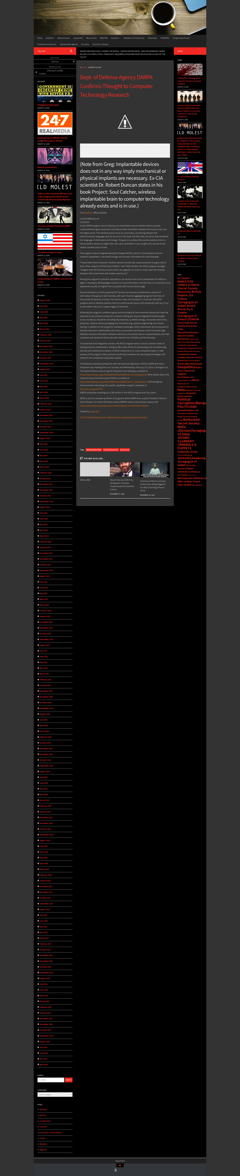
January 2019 (45, 812)
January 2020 (45, 743)
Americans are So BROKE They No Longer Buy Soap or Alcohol (53, 139)
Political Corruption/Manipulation (197, 401)
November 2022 (46, 559)
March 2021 (44, 674)
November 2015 (46, 1024)
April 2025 (44, 392)
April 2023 (44, 530)
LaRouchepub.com (185, 380)
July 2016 (43, 984)
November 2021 (46, 628)
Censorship (152, 38)
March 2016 (44, 1001)
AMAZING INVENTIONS (93, 450)
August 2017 (45, 909)
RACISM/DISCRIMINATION (187, 413)
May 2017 (43, 926)
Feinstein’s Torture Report (51, 1132)
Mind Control (91, 38)
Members (43, 1144)
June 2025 (44, 381)
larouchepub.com (186, 377)
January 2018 (45, 880)
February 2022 (46, 610)
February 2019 (46, 806)
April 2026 (44, 323)
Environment (194, 360)
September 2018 (46, 835)
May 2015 (43, 1059)
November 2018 (46, 823)
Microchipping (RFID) (130, 51)
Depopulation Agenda (69, 44)
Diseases (196, 351)
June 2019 (44, 783)
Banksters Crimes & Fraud (134, 38)
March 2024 (44, 467)
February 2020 (46, 737)
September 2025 (46, 363)
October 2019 (45, 760)
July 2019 (43, 777)
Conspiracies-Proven (181, 38)
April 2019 (44, 794)
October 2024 (45, 427)
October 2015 (45, 1030)
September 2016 (46, 972)
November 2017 (46, 892)
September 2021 (46, 639)
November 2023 (46, 490)
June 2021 (44, 656)
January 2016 (45, 1013)
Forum (42, 1138)
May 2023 (43, 524)
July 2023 (43, 513)
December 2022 (46, 553)
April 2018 (44, 863)
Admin (84, 67)
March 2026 (44, 329)
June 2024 (44, 450)
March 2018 (44, 869)
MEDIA (195, 380)
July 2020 (43, 720)
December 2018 (46, 817)
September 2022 (46, 570)
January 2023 (45, 547)
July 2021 (43, 651)
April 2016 (44, 995)
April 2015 (44, 1064)
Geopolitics (78, 38)
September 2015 (46, 1036)
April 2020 (44, 725)
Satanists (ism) (188, 452)
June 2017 (44, 921)
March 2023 (44, 536)
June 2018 (44, 852)
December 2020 (46, 691)
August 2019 (45, 771)
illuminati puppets (186, 372)
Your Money (197, 485)
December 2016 (46, 955)
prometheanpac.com (188, 410)
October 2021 (45, 633)
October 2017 (45, 898)
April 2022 (44, 599)
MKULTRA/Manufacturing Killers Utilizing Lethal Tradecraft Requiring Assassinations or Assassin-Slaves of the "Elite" (122, 54)
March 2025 (44, 398)
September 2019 (46, 766)
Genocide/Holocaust (190, 363)
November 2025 (46, 352)
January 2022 (45, 616)
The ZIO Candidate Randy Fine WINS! (54, 226)
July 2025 (43, 375)
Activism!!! (50, 38)
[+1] (125, 430)
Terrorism (191, 465)
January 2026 (45, 340)
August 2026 (45, 300)
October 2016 (45, 967)
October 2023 (45, 496)
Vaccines (181, 468)
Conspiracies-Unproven (46, 44)
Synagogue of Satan (187, 463)
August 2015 (45, 1041)
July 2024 (43, 444)
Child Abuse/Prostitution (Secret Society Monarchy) (188, 334)
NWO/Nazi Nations (193, 390)
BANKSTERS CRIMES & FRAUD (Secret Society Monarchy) (188, 287)
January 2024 (45, 478)
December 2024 (46, 415)
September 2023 (46, 501)
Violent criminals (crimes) (187, 470)
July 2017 (43, 915)
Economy (85, 44)
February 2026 (46, 335)
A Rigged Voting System (48, 105)
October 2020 (45, 702)
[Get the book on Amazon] (71, 50)
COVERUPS (164, 38)
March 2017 (44, 938)
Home (39, 38)
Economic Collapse (100, 44)
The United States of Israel (50, 252)
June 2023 (44, 518)
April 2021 (44, 668)
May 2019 (43, 789)
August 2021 (45, 645)
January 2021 (45, 685)
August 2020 (45, 714)
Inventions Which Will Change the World (99, 51)
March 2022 (44, 605)
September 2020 (46, 708)
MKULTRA (104, 38)
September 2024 (46, 432)
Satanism (114, 38)
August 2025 (45, 369)
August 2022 (45, 576)
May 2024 (43, 455)
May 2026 (43, 317)
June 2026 (44, 312)
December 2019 (46, 748)
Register (43, 1150)
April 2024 (44, 461)
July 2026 (43, 306)
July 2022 (43, 582)
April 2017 (44, 932)
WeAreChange (191, 475)
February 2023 (46, 541)
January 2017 (45, 949)
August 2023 (45, 507)
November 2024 (46, 421)
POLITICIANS (187, 406)
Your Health (184, 484)
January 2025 (45, 409)
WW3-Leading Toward (189, 481)
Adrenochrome (64, 38)
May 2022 (43, 593)
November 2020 (46, 697)
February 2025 (46, 404)
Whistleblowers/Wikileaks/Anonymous (197, 478)
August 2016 (45, 978)
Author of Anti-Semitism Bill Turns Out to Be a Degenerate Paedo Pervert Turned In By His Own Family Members (55, 196)
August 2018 (45, 840)
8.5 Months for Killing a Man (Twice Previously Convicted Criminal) (189, 81)
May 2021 (43, 662)
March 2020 (44, 731)
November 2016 (46, 961)
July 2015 (43, 1047)
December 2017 (46, 886)
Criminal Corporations (111, 450)
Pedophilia (182, 393)
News (182, 389)
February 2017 (46, 944)
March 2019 (44, 800)
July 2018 (43, 846)
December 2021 (46, 622)
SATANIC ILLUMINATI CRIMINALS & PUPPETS (187, 442)
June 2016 (44, 990)
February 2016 (46, 1007)
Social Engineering (185, 455)
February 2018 (46, 875)
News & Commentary (47, 167)
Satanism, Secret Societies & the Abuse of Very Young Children (189, 258)
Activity (43, 1115)
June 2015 (44, 1053)
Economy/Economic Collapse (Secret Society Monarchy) (190, 357)
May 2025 (43, 386)
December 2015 (46, 1018)
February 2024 (46, 473)
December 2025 (46, 346)
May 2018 (43, 857)
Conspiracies (45, 1121)
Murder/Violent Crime (187, 386)
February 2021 (46, 679)
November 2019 (46, 754)
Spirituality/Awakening (192, 458)
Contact (43, 1127)
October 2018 (45, 829)
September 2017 (46, 903)
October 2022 (45, 564)
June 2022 (44, 587)
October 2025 (45, 358)
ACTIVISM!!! (184, 278)
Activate (43, 1109)
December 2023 (46, 484)
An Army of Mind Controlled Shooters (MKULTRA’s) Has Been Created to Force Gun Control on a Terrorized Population (189, 111)
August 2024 (45, 438)
